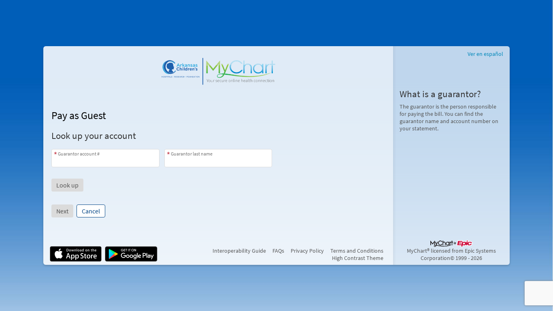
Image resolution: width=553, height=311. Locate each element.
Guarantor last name (192, 154)
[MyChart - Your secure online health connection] (218, 68)
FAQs (278, 250)
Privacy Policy (307, 250)
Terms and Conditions (356, 250)
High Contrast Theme (357, 258)
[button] (67, 185)
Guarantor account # (79, 154)
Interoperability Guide (239, 250)
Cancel (91, 211)
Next (62, 211)
